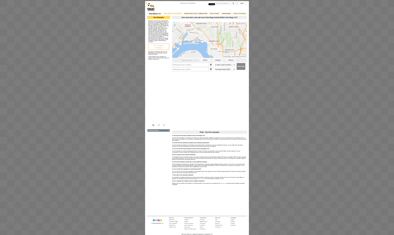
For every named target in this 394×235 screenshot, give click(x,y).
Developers (172, 221)
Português (233, 225)
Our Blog (202, 219)
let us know (201, 178)
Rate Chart (214, 13)
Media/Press (172, 225)
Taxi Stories (203, 223)
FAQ (216, 219)
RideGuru (222, 183)
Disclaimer (217, 221)
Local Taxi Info (239, 13)
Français (233, 223)
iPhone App (187, 227)
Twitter (201, 227)
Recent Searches (188, 225)
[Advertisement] (158, 90)
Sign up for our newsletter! (188, 3)
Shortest (230, 60)
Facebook (202, 225)
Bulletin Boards (203, 221)
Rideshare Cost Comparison (195, 13)
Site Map (217, 223)
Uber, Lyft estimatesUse (159, 46)
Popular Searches (188, 223)
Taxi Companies (173, 223)
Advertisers (172, 219)
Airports (186, 221)
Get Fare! (241, 66)
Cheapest (218, 60)
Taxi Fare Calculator (173, 13)
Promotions (202, 229)
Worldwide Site (218, 225)
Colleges (186, 219)
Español (233, 221)
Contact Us (218, 227)
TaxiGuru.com (172, 227)
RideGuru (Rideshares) (190, 229)
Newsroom (226, 13)
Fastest (205, 60)
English (232, 219)
